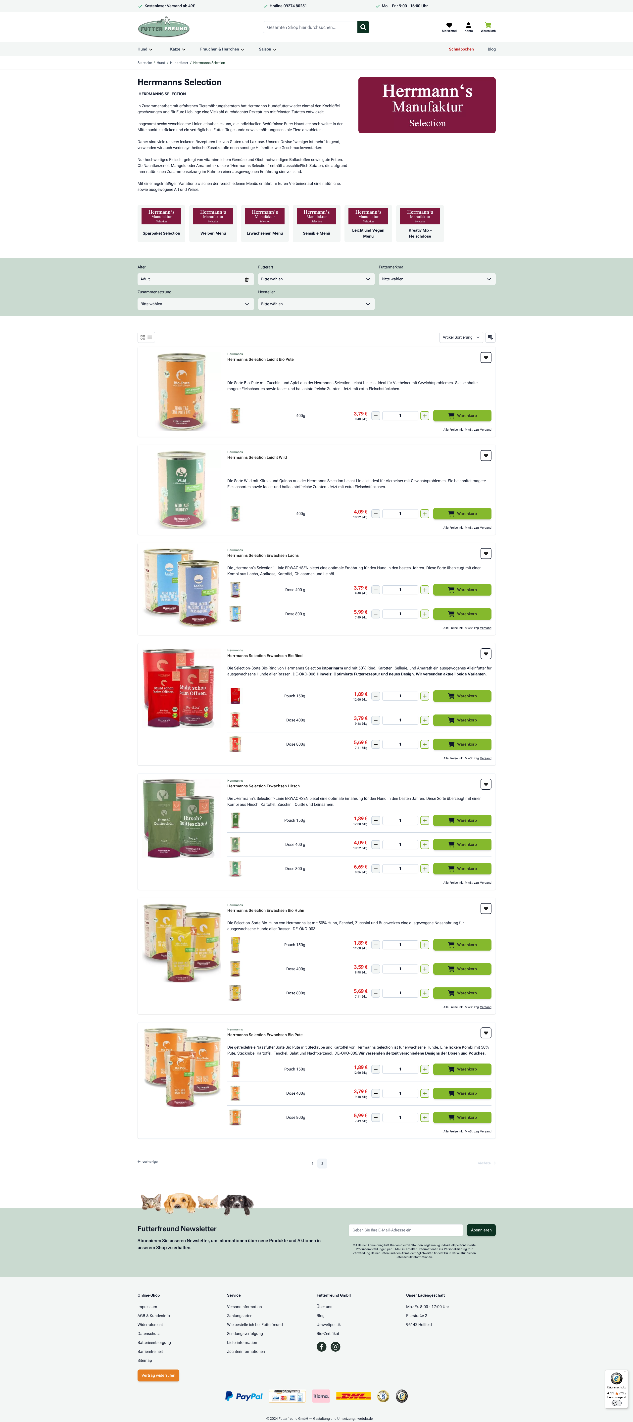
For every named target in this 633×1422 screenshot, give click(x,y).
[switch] (617, 1403)
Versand (485, 429)
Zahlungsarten (239, 1315)
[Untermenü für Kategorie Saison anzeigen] (274, 49)
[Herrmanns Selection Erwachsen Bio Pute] (181, 1067)
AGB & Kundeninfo (154, 1315)
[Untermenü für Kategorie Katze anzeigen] (183, 49)
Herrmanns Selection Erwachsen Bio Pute (265, 1035)
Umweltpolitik (329, 1324)
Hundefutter (179, 63)
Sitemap (145, 1360)
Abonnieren (481, 1230)
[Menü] (625, 1373)
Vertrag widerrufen (158, 1375)
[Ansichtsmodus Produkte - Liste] (143, 337)
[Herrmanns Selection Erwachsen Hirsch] (181, 818)
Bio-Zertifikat (328, 1333)
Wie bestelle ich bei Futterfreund (255, 1324)
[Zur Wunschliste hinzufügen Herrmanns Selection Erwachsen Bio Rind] (486, 653)
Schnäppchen (461, 49)
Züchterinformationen (246, 1351)
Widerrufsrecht (150, 1324)
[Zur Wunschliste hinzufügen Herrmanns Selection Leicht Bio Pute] (486, 357)
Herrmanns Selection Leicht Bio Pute (260, 359)
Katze (175, 49)
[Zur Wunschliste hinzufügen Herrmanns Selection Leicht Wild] (486, 455)
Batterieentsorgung (154, 1342)
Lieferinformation (242, 1342)
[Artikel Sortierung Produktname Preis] (461, 337)
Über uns (324, 1306)
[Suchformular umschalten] (363, 27)
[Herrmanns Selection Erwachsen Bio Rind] (181, 688)
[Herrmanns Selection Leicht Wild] (181, 490)
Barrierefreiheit (150, 1351)
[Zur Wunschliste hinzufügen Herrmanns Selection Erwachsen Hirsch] (486, 784)
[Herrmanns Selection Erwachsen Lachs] (181, 588)
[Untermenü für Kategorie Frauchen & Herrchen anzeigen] (242, 49)
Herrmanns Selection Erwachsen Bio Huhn (265, 911)
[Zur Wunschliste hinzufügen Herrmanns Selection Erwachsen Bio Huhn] (486, 908)
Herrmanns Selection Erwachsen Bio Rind (264, 656)
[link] (485, 1163)
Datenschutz (149, 1333)
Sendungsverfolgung (245, 1333)
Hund (142, 49)
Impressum (147, 1306)
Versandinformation (244, 1306)
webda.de (365, 1419)
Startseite (145, 63)
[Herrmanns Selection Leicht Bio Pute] (181, 392)
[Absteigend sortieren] (490, 337)
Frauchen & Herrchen (219, 49)
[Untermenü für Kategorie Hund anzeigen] (150, 49)
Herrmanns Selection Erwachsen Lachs (263, 556)
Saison (265, 49)
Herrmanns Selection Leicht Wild (257, 458)
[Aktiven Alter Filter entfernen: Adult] (246, 279)
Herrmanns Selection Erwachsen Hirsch (263, 786)
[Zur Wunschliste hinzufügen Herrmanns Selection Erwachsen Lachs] (486, 553)
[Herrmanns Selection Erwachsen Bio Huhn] (181, 943)
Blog (492, 49)
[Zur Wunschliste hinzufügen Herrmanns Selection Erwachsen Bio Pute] (486, 1032)
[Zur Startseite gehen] (164, 27)
